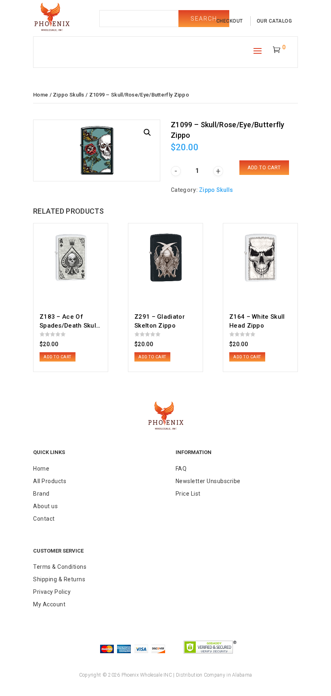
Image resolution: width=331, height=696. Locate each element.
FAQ (181, 468)
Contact (44, 518)
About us (45, 506)
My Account (49, 604)
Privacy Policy (52, 592)
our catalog (274, 21)
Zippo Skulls (68, 95)
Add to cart (264, 167)
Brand (41, 493)
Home (40, 95)
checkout (229, 21)
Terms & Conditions (59, 567)
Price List (188, 493)
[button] (147, 132)
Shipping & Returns (59, 579)
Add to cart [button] (57, 357)
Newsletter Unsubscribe (208, 481)
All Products (49, 481)
